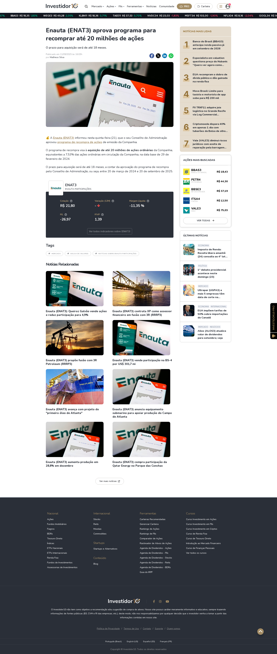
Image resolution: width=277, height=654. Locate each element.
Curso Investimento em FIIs (199, 524)
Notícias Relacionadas (62, 264)
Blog (95, 563)
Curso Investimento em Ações (201, 519)
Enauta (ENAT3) (63, 138)
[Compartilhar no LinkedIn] (164, 55)
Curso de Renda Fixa (196, 533)
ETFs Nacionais (55, 548)
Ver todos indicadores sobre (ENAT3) (109, 231)
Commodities (99, 533)
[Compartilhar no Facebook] (151, 55)
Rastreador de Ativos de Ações (156, 543)
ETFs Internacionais (57, 552)
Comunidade (166, 6)
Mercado (97, 6)
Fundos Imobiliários (57, 524)
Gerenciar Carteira (149, 524)
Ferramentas (134, 6)
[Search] (86, 6)
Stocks (96, 519)
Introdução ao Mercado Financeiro (203, 543)
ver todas (204, 220)
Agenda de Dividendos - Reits (155, 562)
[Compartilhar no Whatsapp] (171, 55)
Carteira (205, 6)
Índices (50, 543)
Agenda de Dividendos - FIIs (154, 552)
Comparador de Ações (151, 538)
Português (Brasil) (113, 641)
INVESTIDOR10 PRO (273, 317)
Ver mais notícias (108, 481)
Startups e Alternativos (105, 548)
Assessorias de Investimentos (62, 567)
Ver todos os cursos (196, 552)
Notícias (151, 6)
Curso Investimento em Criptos (201, 528)
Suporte (159, 628)
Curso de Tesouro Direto (198, 538)
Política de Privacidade (108, 628)
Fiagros (51, 528)
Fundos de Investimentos (59, 562)
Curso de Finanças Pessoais (200, 548)
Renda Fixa (52, 557)
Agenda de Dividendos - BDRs (155, 567)
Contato (147, 628)
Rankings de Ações (149, 528)
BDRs (50, 533)
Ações (110, 6)
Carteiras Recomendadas (152, 519)
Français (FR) (166, 641)
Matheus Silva (57, 57)
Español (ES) (149, 641)
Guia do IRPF (146, 572)
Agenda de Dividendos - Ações (156, 548)
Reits (96, 524)
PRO (186, 6)
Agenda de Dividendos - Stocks (156, 557)
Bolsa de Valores (79, 254)
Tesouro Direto (54, 538)
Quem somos (173, 628)
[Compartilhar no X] (158, 55)
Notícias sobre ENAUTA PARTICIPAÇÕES (117, 254)
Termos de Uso (131, 628)
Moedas (97, 528)
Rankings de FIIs (148, 533)
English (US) (132, 641)
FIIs (120, 6)
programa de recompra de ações (79, 142)
